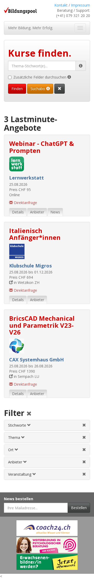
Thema (14, 437)
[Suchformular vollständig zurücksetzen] (59, 89)
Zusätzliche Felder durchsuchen (40, 77)
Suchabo (38, 88)
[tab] (47, 425)
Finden (17, 88)
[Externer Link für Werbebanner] (47, 528)
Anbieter (15, 461)
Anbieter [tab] (37, 212)
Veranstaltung (20, 474)
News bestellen (18, 498)
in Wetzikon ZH (26, 282)
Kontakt (61, 5)
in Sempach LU (26, 376)
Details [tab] (18, 212)
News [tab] (55, 212)
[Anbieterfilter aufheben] (84, 461)
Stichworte (17, 425)
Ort (11, 449)
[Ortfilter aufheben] (84, 449)
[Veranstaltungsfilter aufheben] (84, 474)
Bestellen (79, 507)
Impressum (80, 5)
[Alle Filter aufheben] (29, 413)
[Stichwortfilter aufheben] (84, 425)
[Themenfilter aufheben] (84, 437)
